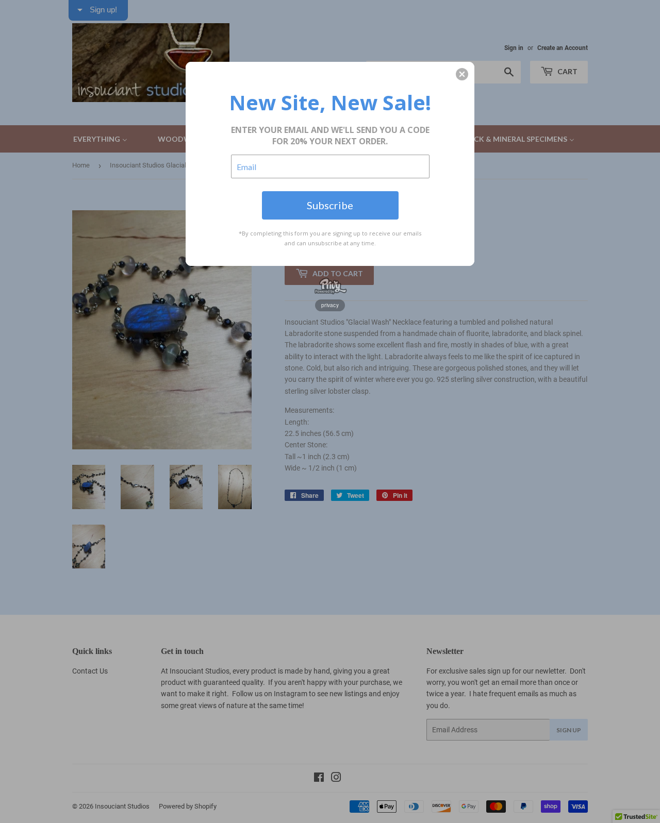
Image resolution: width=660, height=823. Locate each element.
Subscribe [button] (330, 205)
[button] (462, 74)
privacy (330, 305)
